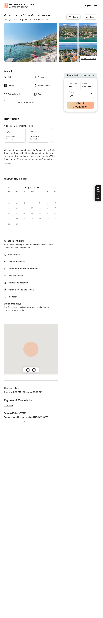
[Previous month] (9, 187)
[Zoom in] (28, 370)
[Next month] (55, 187)
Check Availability (80, 105)
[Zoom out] (34, 370)
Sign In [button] (88, 5)
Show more (8, 164)
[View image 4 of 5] (68, 52)
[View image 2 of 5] (68, 32)
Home (6, 422)
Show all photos (88, 58)
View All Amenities (25, 102)
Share (75, 17)
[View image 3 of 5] (88, 32)
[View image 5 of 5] (88, 52)
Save (92, 17)
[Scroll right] (56, 134)
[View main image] (30, 42)
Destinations (14, 422)
